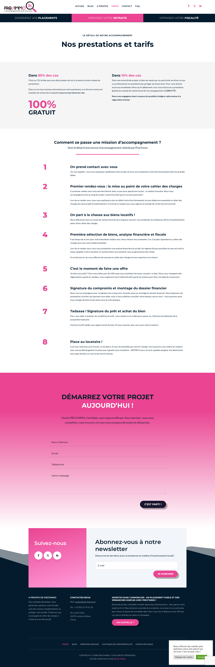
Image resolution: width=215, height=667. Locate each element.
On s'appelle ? (125, 622)
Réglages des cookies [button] (184, 657)
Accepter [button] (201, 657)
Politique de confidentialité (117, 644)
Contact (127, 6)
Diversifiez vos (36, 17)
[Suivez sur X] (194, 6)
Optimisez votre (179, 17)
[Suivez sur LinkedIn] (200, 6)
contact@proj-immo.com (85, 602)
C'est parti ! (153, 504)
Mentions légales (89, 644)
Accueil (79, 6)
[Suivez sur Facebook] (188, 6)
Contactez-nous (144, 644)
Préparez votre (107, 17)
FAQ (137, 6)
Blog (90, 6)
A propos (102, 6)
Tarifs (115, 6)
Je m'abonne (165, 573)
